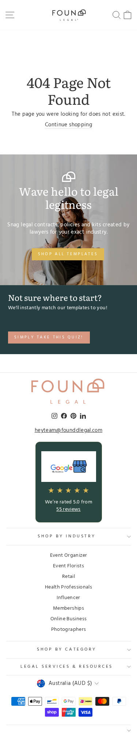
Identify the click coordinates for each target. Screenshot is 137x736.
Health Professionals (68, 587)
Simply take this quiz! (49, 337)
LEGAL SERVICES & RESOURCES (66, 666)
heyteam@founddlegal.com (68, 430)
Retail (68, 576)
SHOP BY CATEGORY (66, 649)
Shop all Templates (68, 254)
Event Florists (68, 566)
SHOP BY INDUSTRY (67, 536)
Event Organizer (68, 555)
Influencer (68, 598)
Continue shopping (68, 125)
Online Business (68, 619)
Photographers (68, 629)
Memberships (68, 608)
